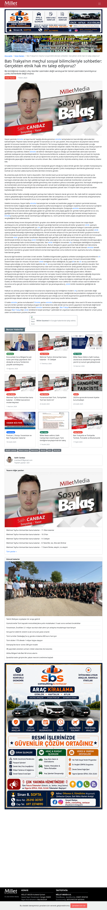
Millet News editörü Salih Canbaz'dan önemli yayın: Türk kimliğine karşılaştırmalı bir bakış (53, 438)
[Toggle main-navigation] (99, 4)
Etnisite (7, 216)
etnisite (20, 139)
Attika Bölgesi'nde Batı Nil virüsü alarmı (21, 653)
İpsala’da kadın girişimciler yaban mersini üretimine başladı (29, 657)
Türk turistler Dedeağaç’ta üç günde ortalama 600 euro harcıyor (31, 636)
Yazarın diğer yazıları (15, 470)
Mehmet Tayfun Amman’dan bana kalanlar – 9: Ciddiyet (28, 539)
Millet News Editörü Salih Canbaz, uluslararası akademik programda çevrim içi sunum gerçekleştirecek (86, 359)
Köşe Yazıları (19, 56)
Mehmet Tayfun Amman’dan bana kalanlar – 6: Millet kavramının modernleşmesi (19, 400)
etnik (87, 225)
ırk (39, 227)
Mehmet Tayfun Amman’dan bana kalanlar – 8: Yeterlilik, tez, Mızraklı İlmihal (36, 543)
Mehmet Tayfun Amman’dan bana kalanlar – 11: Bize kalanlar (30, 530)
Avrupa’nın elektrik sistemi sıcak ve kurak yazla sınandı (27, 632)
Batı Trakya (64, 307)
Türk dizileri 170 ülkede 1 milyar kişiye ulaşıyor (24, 640)
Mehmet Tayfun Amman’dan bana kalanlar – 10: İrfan (27, 534)
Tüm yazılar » (11, 551)
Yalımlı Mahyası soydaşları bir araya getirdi (23, 619)
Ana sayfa (8, 56)
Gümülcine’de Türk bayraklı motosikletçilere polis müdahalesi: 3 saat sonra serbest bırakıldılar (43, 623)
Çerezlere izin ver (79, 905)
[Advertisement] (53, 848)
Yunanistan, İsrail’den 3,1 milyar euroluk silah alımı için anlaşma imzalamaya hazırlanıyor (41, 627)
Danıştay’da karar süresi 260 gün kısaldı (22, 645)
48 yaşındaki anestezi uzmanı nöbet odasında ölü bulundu (29, 649)
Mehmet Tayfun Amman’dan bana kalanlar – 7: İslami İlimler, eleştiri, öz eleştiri (37, 547)
